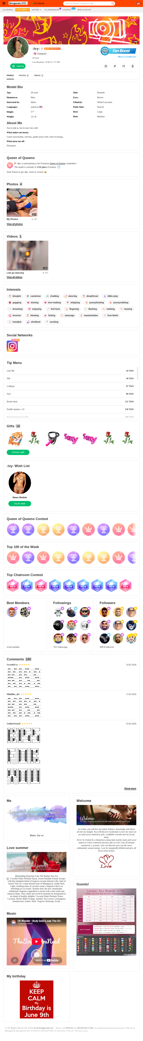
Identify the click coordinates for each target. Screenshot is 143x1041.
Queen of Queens (57, 163)
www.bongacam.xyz (43, 1028)
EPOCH (69, 1028)
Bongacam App (84, 10)
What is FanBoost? (127, 57)
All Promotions (51, 10)
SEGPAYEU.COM (85, 1028)
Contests (67, 10)
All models (8, 10)
